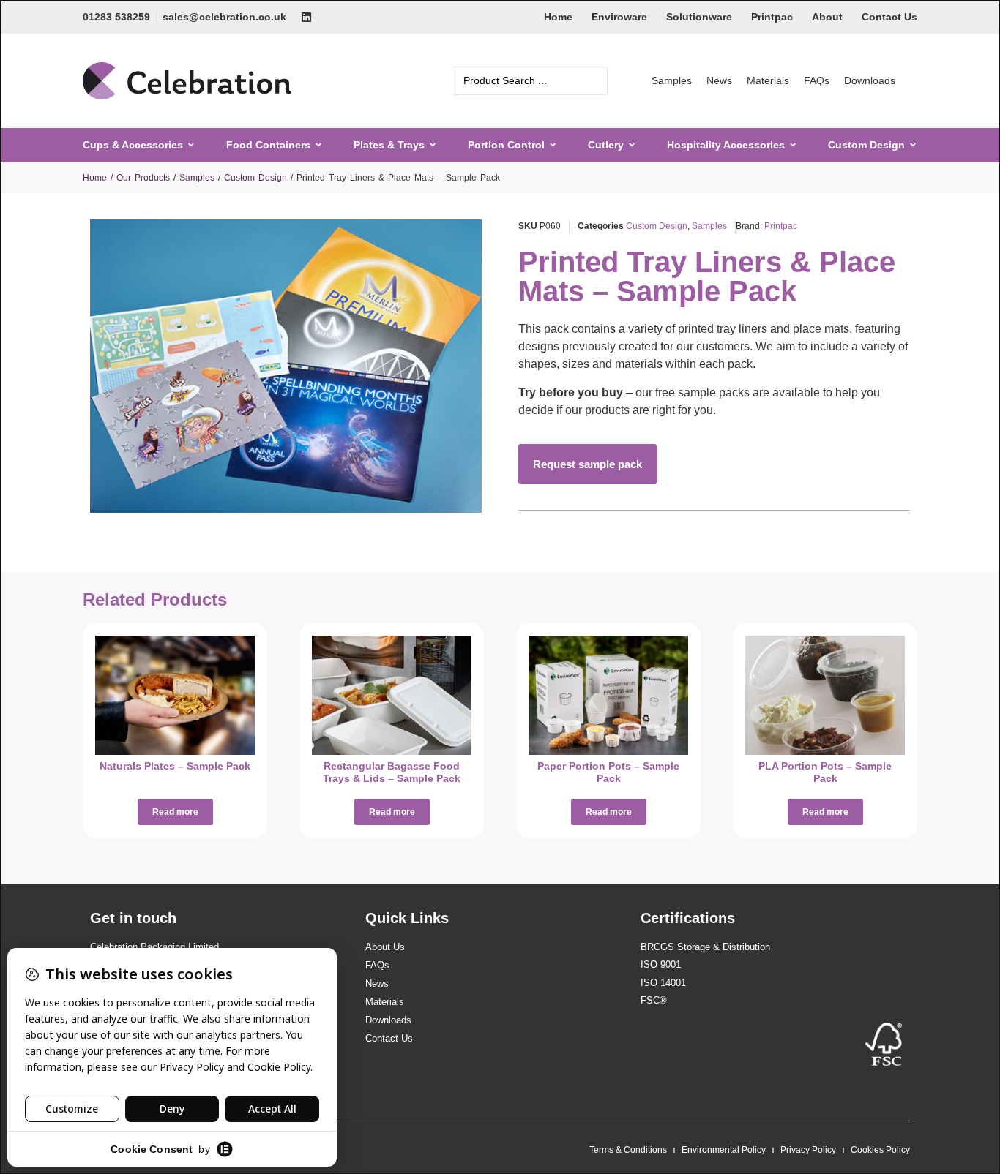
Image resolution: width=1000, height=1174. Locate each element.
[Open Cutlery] (631, 145)
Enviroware (619, 17)
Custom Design (255, 178)
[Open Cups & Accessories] (191, 145)
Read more (175, 812)
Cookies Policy (880, 1150)
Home (558, 17)
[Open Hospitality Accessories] (792, 145)
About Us (385, 946)
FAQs (816, 80)
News (719, 80)
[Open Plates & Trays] (432, 145)
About (827, 17)
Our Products (143, 178)
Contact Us (889, 17)
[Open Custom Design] (912, 145)
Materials (768, 80)
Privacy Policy (808, 1150)
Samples (672, 80)
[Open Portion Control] (552, 145)
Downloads (869, 80)
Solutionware (699, 17)
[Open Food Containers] (318, 145)
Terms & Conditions (628, 1150)
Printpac (772, 17)
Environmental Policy (724, 1150)
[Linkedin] (306, 17)
